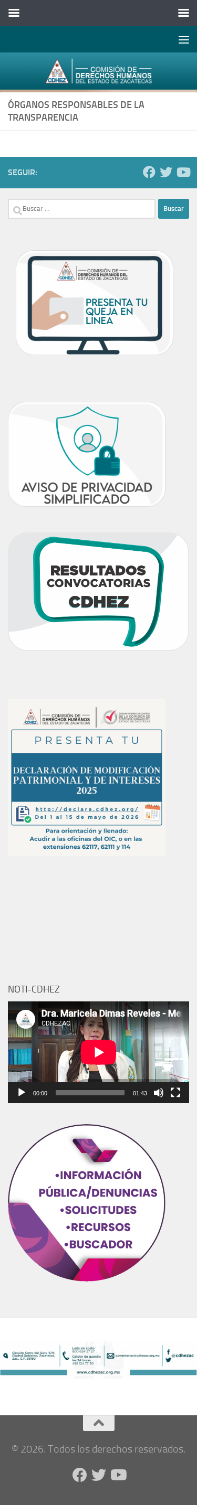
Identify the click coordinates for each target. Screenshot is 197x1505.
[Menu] (184, 39)
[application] (98, 1052)
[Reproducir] (21, 1092)
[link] (98, 72)
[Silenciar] (158, 1092)
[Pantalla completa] (175, 1092)
